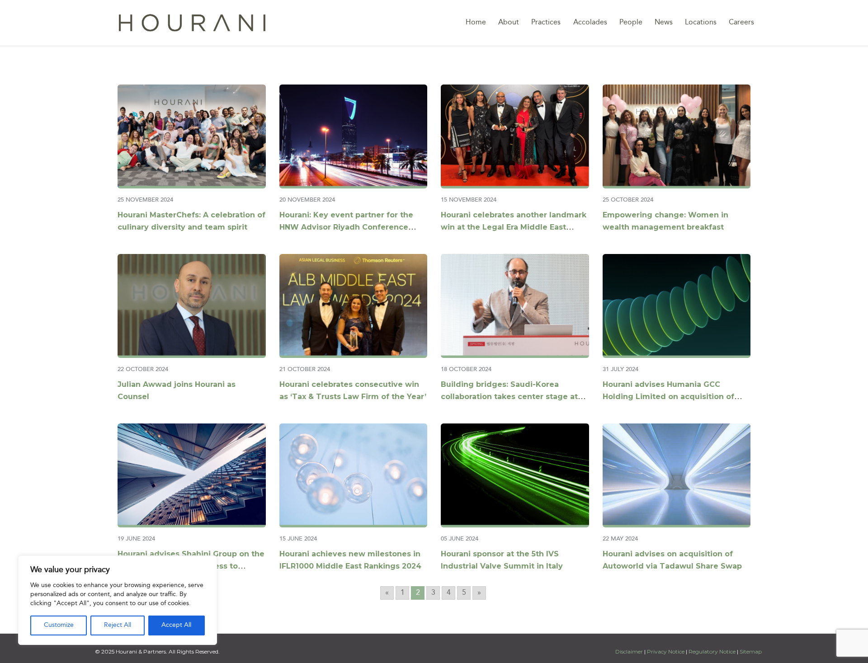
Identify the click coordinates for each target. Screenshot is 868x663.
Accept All (176, 625)
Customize (59, 625)
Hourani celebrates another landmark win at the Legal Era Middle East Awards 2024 (513, 227)
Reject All (117, 625)
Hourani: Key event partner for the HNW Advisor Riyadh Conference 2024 (346, 227)
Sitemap (751, 651)
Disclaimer (629, 651)
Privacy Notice (665, 651)
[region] (117, 600)
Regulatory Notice (712, 651)
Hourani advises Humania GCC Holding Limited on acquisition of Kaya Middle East (668, 396)
